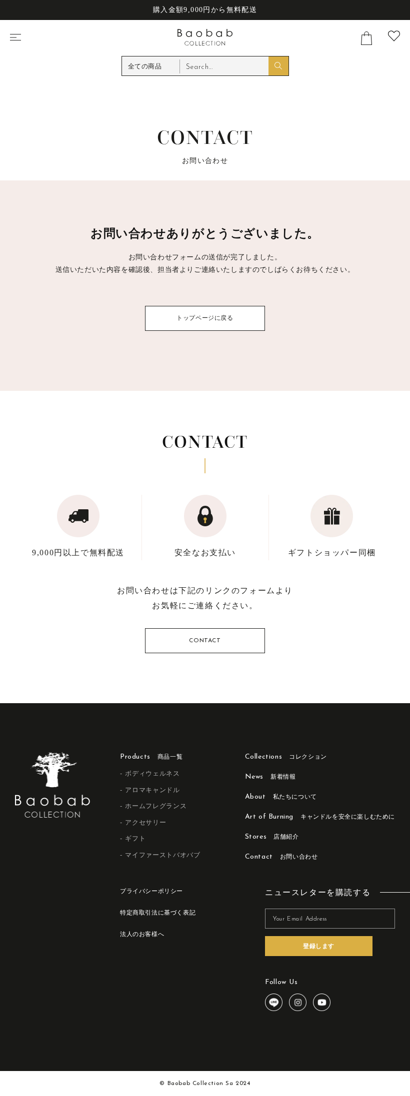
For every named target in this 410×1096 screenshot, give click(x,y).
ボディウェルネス (152, 773)
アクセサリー (145, 822)
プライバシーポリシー (151, 892)
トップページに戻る (204, 318)
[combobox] (234, 66)
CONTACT (204, 641)
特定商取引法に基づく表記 (158, 913)
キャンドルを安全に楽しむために (320, 817)
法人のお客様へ (142, 935)
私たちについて (281, 797)
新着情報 (270, 777)
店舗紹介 (272, 837)
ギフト (135, 838)
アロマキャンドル (152, 790)
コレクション (286, 757)
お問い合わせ (281, 857)
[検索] (278, 65)
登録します (318, 946)
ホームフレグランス (155, 806)
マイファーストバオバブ (162, 855)
